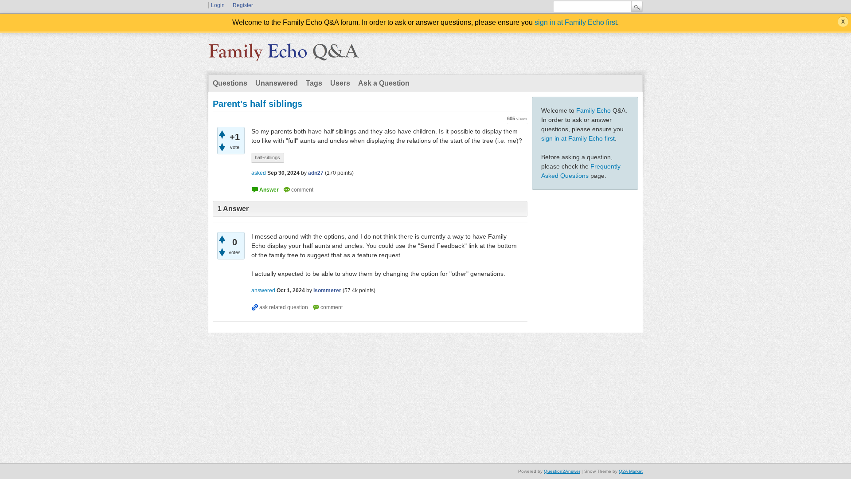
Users (340, 83)
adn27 (316, 173)
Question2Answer (562, 471)
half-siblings (267, 157)
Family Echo (593, 110)
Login (218, 5)
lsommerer (327, 290)
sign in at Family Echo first (576, 22)
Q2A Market (631, 471)
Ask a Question (384, 83)
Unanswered (276, 83)
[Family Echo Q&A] (283, 55)
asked (258, 173)
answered (263, 290)
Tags (314, 83)
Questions (230, 83)
